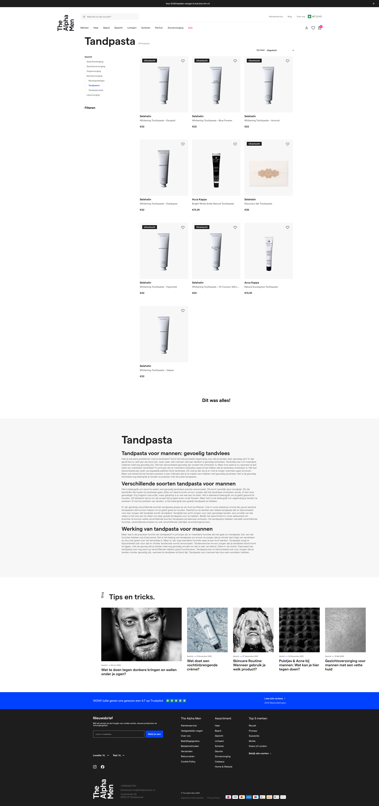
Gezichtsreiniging (95, 61)
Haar (217, 725)
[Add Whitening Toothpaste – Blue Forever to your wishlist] (235, 61)
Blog (102, 595)
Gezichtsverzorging (96, 66)
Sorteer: (261, 50)
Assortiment (223, 718)
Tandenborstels (96, 90)
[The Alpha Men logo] (65, 23)
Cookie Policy (188, 761)
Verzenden (187, 751)
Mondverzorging (94, 76)
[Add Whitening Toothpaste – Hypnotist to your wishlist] (183, 227)
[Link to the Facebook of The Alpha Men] (102, 767)
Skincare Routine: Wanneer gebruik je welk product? (249, 665)
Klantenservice (189, 725)
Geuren (219, 751)
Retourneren (187, 756)
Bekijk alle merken (259, 753)
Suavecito (254, 736)
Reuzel (252, 725)
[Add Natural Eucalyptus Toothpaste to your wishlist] (288, 227)
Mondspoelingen (97, 80)
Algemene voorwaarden (192, 798)
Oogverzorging (94, 71)
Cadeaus (219, 761)
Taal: (115, 755)
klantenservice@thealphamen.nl (138, 790)
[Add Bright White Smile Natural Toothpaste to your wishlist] (235, 144)
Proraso (253, 731)
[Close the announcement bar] (373, 3)
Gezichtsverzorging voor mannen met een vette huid (345, 665)
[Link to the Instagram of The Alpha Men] (95, 767)
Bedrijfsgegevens (190, 741)
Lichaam (219, 741)
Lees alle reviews (273, 698)
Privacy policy (213, 798)
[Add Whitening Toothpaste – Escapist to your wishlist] (183, 61)
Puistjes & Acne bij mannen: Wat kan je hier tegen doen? (299, 665)
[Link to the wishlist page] (313, 28)
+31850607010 (128, 786)
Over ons (186, 736)
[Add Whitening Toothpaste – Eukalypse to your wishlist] (183, 144)
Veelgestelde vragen (192, 731)
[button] (108, 56)
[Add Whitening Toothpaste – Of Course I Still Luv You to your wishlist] (235, 227)
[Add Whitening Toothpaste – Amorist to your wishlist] (288, 61)
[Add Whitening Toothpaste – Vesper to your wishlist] (183, 310)
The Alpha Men (191, 718)
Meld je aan (154, 734)
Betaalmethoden (190, 746)
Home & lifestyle (223, 767)
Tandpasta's (94, 85)
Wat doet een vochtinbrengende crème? (202, 665)
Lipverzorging (93, 95)
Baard (218, 731)
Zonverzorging (223, 756)
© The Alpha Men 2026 (190, 793)
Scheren (219, 746)
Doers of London (258, 746)
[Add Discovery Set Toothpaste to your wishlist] (288, 144)
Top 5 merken (258, 718)
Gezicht (88, 57)
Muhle (252, 741)
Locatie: (97, 755)
